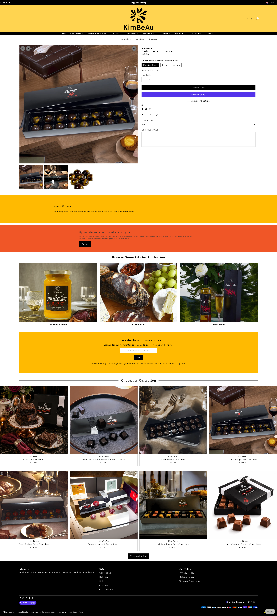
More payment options (198, 101)
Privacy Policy (186, 573)
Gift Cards (196, 34)
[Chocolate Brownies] (34, 420)
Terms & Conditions (189, 581)
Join (138, 358)
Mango (176, 65)
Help (101, 581)
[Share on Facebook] (143, 109)
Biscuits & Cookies (97, 34)
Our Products (106, 589)
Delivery (103, 577)
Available (146, 75)
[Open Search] (247, 19)
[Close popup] (272, 525)
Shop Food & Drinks (72, 34)
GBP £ (271, 3)
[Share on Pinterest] (150, 109)
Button (85, 244)
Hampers (179, 34)
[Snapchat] (9, 2)
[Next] (28, 48)
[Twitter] (13, 2)
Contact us (147, 120)
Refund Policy (186, 577)
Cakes (116, 34)
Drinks (165, 34)
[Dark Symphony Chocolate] (243, 420)
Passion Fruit (150, 65)
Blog (210, 34)
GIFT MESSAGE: (150, 130)
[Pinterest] (7, 2)
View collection (138, 556)
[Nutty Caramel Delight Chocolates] (243, 505)
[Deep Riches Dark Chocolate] (34, 505)
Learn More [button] (78, 612)
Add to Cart (198, 87)
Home (122, 39)
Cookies (103, 585)
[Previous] (22, 48)
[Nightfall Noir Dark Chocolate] (173, 505)
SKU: (144, 70)
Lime (165, 65)
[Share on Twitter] (146, 109)
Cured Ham (131, 34)
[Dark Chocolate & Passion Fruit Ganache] (104, 420)
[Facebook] (1, 2)
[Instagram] (3, 2)
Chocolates (149, 34)
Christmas (130, 39)
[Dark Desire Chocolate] (173, 420)
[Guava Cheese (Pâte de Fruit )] (104, 505)
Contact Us (105, 573)
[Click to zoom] (134, 48)
